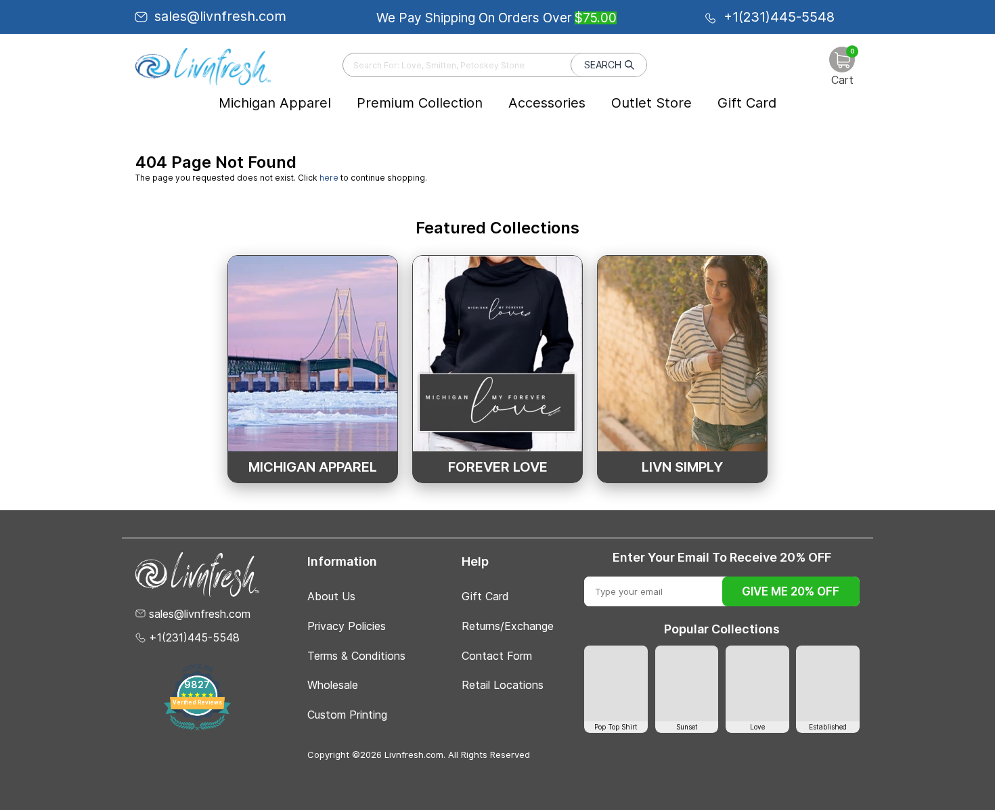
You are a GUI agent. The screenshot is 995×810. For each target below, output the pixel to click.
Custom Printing (347, 714)
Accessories (546, 103)
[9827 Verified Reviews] (197, 728)
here (328, 178)
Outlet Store (651, 103)
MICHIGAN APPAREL (312, 467)
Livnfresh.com (413, 754)
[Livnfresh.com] (203, 66)
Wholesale (332, 685)
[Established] (828, 683)
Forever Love (498, 467)
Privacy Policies (346, 626)
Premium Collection (420, 103)
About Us (331, 596)
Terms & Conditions (356, 655)
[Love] (757, 683)
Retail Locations (503, 685)
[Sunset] (687, 683)
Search (602, 64)
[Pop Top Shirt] (616, 683)
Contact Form (497, 655)
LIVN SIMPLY (682, 467)
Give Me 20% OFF (790, 591)
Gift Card (746, 103)
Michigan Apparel (275, 103)
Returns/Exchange (508, 626)
